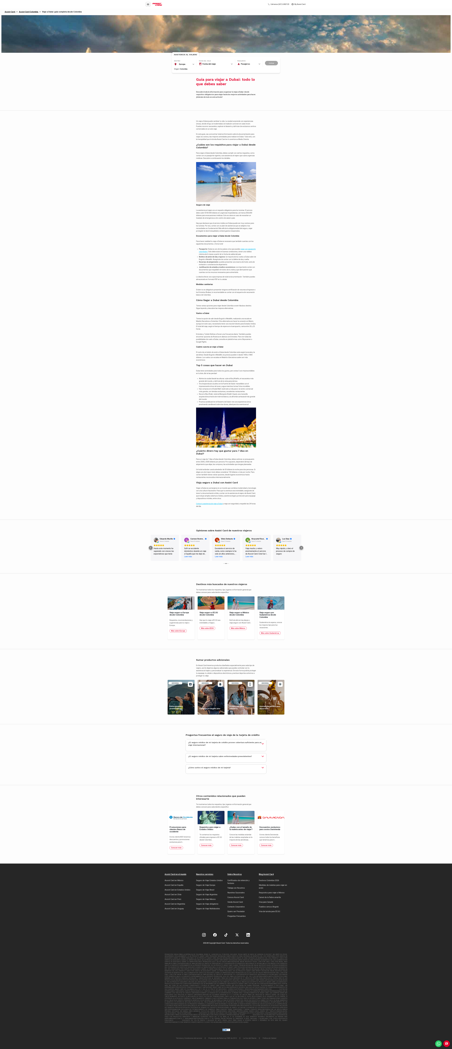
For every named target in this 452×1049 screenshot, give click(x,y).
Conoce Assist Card (235, 897)
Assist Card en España (174, 885)
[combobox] (184, 64)
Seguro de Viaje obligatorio (207, 904)
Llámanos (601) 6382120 (279, 4)
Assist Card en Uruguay (174, 909)
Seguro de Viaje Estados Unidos (209, 880)
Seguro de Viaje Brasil (205, 890)
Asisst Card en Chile (173, 894)
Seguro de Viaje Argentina (206, 894)
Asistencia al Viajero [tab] (185, 54)
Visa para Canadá (266, 902)
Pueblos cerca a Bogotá (268, 907)
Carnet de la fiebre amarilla (270, 897)
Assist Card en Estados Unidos (177, 890)
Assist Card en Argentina (175, 904)
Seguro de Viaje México (206, 899)
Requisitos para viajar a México (272, 893)
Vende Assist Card (235, 902)
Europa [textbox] (182, 64)
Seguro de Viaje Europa (205, 885)
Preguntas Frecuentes (236, 916)
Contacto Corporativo (236, 907)
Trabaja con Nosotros (236, 888)
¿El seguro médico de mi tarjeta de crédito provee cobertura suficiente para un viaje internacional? (224, 743)
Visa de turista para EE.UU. (269, 911)
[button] (151, 548)
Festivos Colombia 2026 (269, 880)
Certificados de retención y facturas (238, 881)
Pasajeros (241, 61)
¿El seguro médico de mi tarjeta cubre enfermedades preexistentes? (220, 756)
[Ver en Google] (156, 540)
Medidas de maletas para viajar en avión (273, 886)
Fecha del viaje (205, 61)
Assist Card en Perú (173, 899)
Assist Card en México (174, 880)
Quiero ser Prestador (236, 911)
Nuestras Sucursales (236, 893)
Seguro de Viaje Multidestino (208, 909)
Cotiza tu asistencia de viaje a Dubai (209, 504)
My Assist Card (299, 4)
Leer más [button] (157, 556)
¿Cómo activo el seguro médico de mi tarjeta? (209, 767)
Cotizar (271, 63)
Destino (177, 61)
